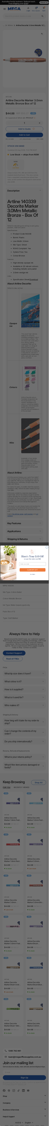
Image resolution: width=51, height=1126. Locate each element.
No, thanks (32, 574)
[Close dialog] (47, 547)
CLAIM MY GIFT (32, 570)
